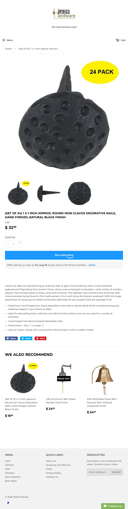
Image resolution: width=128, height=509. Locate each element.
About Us (51, 461)
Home (8, 48)
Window (9, 473)
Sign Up (116, 472)
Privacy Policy (53, 473)
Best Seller (11, 481)
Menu (10, 40)
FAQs (49, 469)
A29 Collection (13, 477)
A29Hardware (20, 497)
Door (7, 461)
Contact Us (52, 477)
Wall (7, 469)
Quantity (10, 237)
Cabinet (9, 465)
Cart (123, 40)
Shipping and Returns (58, 465)
